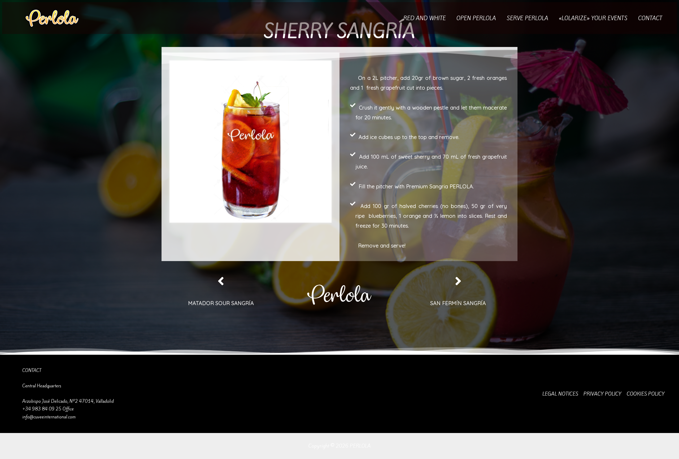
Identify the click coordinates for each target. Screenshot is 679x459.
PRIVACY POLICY (602, 393)
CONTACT (650, 18)
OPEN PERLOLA (476, 18)
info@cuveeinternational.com (49, 417)
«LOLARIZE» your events (593, 18)
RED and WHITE (424, 18)
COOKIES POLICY (646, 393)
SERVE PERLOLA (527, 18)
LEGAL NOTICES (560, 393)
